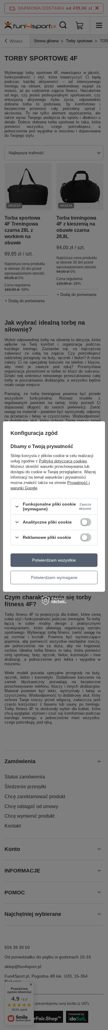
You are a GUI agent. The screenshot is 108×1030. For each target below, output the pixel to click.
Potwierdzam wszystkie (54, 560)
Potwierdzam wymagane (54, 577)
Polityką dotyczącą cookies (63, 461)
